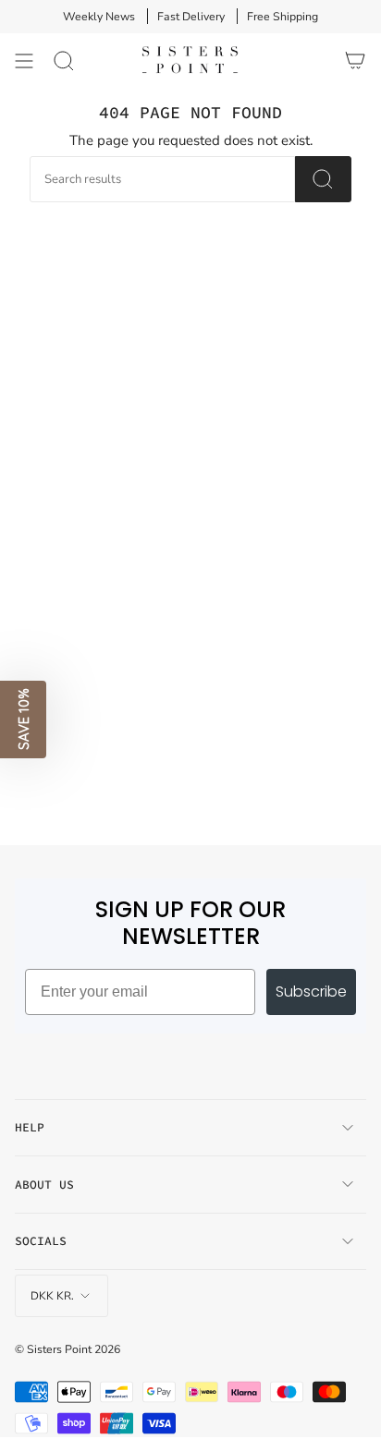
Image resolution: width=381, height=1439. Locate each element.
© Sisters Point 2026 (67, 1349)
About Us (44, 1184)
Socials (41, 1241)
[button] (23, 719)
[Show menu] (24, 60)
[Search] (63, 60)
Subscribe (311, 991)
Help (29, 1127)
